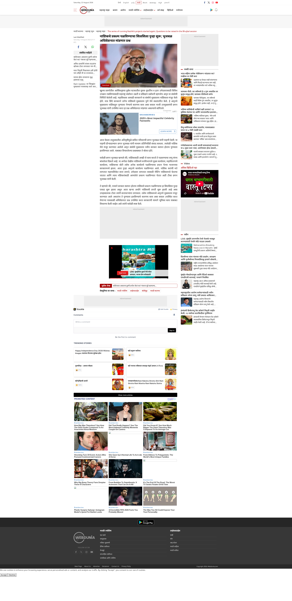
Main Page (78, 566)
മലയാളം (153, 2)
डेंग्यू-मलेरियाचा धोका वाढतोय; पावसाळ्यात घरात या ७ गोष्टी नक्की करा (198, 128)
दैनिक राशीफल (104, 546)
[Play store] (211, 10)
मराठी (138, 2)
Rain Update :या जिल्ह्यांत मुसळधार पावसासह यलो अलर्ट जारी (85, 85)
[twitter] (208, 2)
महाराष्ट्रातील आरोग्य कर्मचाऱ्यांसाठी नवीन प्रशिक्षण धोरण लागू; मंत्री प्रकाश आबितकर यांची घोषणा (198, 294)
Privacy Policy (126, 566)
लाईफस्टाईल (148, 10)
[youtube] (216, 2)
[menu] (76, 10)
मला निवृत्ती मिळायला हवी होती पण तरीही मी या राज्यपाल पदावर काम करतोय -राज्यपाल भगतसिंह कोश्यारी (85, 71)
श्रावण (115, 10)
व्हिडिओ (170, 10)
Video (187, 163)
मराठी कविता (174, 550)
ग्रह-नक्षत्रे (103, 535)
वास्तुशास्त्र (103, 539)
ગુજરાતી (166, 2)
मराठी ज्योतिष (134, 10)
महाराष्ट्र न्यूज (89, 31)
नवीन (186, 234)
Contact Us (115, 566)
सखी (171, 535)
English (126, 2)
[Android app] (146, 522)
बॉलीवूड (144, 290)
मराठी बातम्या (78, 31)
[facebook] (204, 2)
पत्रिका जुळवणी (105, 542)
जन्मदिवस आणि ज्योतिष (108, 558)
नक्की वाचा (188, 69)
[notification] (216, 10)
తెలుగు (145, 2)
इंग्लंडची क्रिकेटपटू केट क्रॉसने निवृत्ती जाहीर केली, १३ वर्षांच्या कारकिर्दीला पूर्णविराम (198, 312)
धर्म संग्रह (160, 10)
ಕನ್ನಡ (160, 2)
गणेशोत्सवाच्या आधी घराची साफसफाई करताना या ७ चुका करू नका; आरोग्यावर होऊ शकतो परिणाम (199, 146)
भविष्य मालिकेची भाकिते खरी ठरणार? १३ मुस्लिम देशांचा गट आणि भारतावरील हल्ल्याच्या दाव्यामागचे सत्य (199, 110)
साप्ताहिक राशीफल (106, 554)
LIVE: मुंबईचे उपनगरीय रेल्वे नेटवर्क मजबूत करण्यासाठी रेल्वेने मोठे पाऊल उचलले (198, 240)
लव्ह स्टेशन (173, 542)
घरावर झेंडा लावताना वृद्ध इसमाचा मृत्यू (83, 78)
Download (105, 85)
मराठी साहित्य (174, 546)
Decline (12, 575)
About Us (87, 566)
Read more (122, 273)
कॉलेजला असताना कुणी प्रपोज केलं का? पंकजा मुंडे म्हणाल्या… (85, 58)
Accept (4, 575)
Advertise (96, 566)
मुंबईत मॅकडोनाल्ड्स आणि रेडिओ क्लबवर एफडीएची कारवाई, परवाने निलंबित (197, 276)
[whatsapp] (93, 47)
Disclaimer (105, 566)
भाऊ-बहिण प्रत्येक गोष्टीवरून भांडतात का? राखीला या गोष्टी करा (197, 75)
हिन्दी (119, 2)
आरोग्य (123, 10)
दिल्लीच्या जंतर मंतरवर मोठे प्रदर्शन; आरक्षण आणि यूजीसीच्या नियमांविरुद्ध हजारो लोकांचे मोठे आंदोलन (198, 258)
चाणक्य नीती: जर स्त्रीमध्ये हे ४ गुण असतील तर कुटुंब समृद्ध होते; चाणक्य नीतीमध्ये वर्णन (199, 93)
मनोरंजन (179, 10)
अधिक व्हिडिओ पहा (189, 167)
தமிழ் (133, 2)
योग (171, 539)
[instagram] (212, 2)
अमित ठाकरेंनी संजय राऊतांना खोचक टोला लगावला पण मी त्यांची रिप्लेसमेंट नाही (85, 65)
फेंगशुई (102, 550)
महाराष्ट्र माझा (104, 10)
